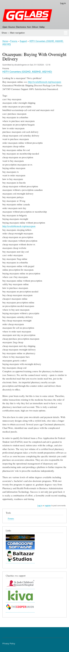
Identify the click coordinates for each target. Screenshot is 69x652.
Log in (63, 3)
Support (23, 41)
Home (5, 41)
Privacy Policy (8, 643)
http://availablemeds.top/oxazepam (44, 81)
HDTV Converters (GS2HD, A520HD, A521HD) (33, 43)
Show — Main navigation (13, 32)
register (48, 505)
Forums (13, 41)
